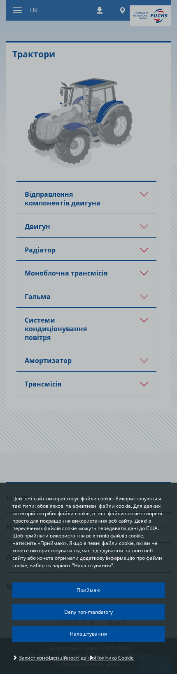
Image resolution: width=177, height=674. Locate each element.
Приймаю (88, 590)
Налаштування (88, 633)
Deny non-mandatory (88, 611)
